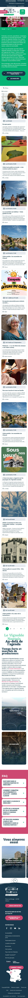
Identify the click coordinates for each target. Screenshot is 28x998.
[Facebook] (6, 928)
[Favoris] (14, 12)
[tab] (8, 962)
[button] (18, 12)
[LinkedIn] (19, 928)
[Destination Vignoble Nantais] (9, 11)
